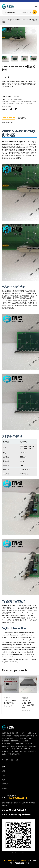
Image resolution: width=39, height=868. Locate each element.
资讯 (3, 780)
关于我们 (5, 784)
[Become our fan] (2, 759)
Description (8, 117)
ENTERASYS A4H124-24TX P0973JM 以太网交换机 (28, 704)
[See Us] (12, 759)
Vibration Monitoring (28, 103)
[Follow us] (7, 759)
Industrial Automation (28, 101)
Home (4, 20)
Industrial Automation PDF (11, 103)
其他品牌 (11, 20)
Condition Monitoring (14, 99)
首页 (3, 771)
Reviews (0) (7, 122)
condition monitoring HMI (11, 101)
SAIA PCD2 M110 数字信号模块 (10, 702)
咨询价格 (22, 117)
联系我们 (5, 788)
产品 (3, 775)
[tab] (8, 118)
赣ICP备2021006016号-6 (19, 863)
